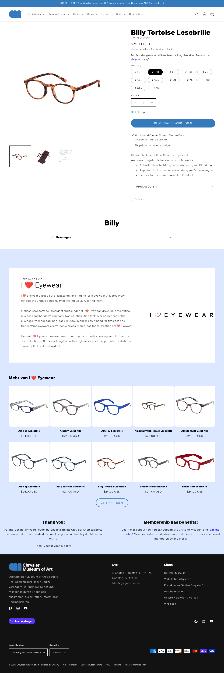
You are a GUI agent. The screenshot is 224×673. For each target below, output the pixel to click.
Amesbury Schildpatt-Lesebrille (153, 431)
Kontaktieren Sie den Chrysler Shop (186, 585)
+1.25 (171, 71)
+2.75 (189, 79)
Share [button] (138, 199)
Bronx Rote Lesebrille (195, 486)
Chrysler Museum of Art (28, 665)
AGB (108, 665)
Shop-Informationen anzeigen (153, 145)
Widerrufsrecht (70, 665)
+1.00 (155, 71)
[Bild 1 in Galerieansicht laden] (20, 156)
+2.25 (155, 79)
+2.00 (138, 79)
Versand (135, 49)
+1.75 (204, 71)
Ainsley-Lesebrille (29, 431)
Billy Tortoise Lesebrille (71, 486)
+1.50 (190, 72)
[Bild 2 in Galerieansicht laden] (42, 156)
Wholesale (170, 603)
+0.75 (140, 72)
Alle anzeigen (112, 502)
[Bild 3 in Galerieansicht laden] (65, 156)
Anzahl (135, 95)
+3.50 (139, 87)
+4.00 (157, 88)
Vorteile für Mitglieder (177, 579)
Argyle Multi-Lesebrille (194, 431)
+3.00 (208, 80)
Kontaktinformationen (135, 665)
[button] (36, 14)
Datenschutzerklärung (92, 665)
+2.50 (172, 79)
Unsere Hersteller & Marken (181, 597)
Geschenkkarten (174, 591)
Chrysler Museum (175, 572)
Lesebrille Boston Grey (153, 486)
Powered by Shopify (49, 665)
